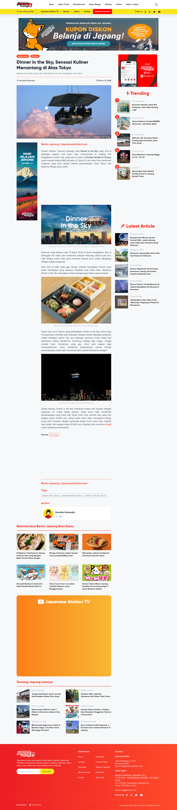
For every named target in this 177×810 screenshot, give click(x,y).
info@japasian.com (128, 790)
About (80, 757)
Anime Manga (95, 4)
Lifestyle (108, 4)
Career (81, 777)
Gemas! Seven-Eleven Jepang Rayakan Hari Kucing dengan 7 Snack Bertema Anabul (95, 586)
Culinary (35, 56)
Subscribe (47, 771)
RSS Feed (100, 777)
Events (77, 11)
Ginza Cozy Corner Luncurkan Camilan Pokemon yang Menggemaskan (61, 586)
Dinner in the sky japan (95, 495)
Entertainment (79, 4)
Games (66, 11)
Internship (100, 757)
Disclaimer (100, 772)
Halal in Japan (132, 4)
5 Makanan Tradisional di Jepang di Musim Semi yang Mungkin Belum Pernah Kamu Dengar (31, 555)
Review (87, 11)
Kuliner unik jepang (50, 495)
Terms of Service (103, 767)
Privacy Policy (102, 762)
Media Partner (84, 772)
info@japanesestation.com (132, 766)
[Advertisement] (76, 458)
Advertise (82, 767)
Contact (81, 762)
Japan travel (23, 56)
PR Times (54, 435)
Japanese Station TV (49, 11)
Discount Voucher (102, 11)
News (51, 4)
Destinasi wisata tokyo (72, 495)
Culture (119, 4)
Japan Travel (63, 4)
